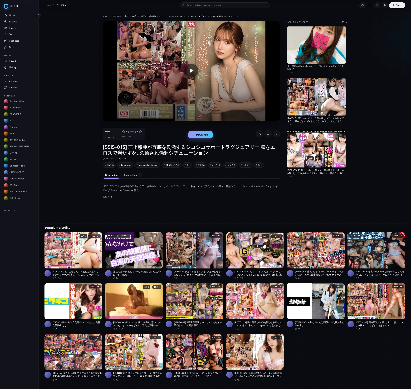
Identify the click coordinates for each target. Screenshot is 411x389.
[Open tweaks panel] (385, 5)
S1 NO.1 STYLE (172, 165)
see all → (342, 22)
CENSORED (116, 16)
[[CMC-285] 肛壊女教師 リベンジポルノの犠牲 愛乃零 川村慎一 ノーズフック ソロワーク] (194, 357)
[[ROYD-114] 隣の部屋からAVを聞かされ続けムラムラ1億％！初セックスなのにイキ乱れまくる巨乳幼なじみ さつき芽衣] (255, 306)
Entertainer (126, 165)
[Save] (276, 133)
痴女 (260, 165)
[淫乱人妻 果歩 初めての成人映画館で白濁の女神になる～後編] (134, 256)
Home (105, 16)
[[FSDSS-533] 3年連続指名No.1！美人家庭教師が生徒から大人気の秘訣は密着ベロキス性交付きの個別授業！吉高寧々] (255, 357)
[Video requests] (362, 5)
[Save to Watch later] (98, 235)
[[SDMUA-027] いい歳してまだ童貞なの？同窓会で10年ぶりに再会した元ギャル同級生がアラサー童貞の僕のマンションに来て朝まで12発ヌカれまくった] (73, 357)
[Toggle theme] (377, 5)
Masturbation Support (148, 165)
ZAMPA (201, 165)
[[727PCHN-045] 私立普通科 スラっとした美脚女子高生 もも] (73, 306)
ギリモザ (231, 165)
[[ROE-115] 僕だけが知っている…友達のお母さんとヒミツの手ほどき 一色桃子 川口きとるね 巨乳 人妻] (194, 256)
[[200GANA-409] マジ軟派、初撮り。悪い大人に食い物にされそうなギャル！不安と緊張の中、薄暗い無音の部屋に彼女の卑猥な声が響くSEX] (134, 306)
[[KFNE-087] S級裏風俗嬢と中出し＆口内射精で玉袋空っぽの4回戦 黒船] (194, 306)
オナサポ (216, 165)
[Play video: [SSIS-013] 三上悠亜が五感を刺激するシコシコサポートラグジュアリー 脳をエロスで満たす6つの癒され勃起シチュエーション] (191, 71)
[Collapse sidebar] (39, 15)
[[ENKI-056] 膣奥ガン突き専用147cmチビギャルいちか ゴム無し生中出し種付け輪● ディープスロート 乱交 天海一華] (316, 256)
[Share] (259, 133)
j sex (47, 5)
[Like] (268, 133)
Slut (188, 165)
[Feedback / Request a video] (370, 5)
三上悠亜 (246, 165)
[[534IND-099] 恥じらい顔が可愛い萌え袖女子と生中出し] (316, 306)
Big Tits (110, 165)
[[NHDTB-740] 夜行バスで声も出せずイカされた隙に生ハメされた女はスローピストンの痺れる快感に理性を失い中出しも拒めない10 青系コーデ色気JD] (376, 256)
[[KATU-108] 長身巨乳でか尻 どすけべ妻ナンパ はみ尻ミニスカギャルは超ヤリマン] (376, 306)
